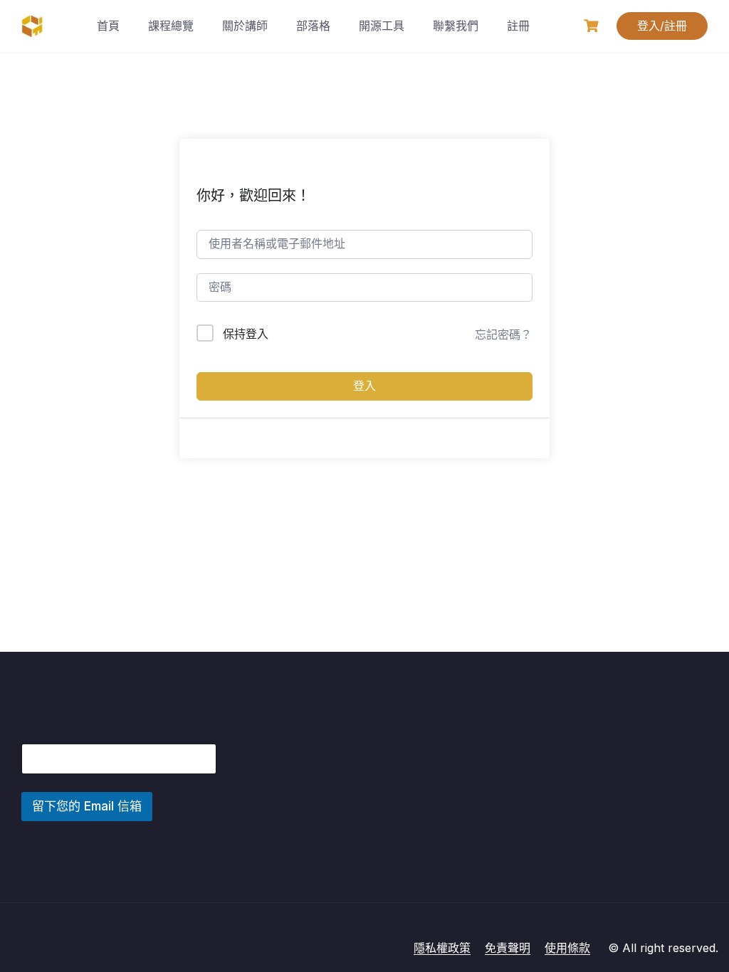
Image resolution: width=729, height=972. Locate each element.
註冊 (518, 26)
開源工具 (381, 26)
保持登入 (245, 334)
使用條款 (567, 948)
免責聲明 (507, 948)
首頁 (108, 26)
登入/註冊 (662, 26)
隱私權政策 (442, 948)
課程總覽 (171, 26)
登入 (364, 386)
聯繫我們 (455, 26)
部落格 (313, 26)
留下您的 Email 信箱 (87, 806)
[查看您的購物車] (593, 26)
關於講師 (245, 26)
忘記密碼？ (503, 334)
